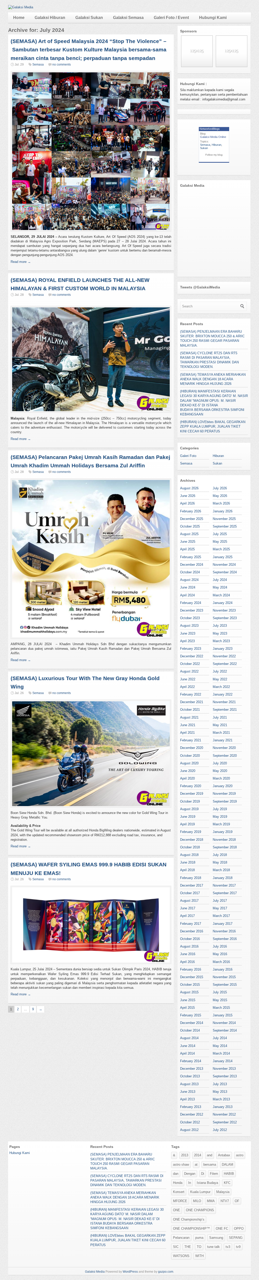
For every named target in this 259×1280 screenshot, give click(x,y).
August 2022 (189, 671)
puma (199, 1238)
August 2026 (189, 488)
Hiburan (216, 144)
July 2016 (220, 946)
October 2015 (190, 985)
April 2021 (187, 733)
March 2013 (221, 1099)
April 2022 (187, 687)
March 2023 (221, 641)
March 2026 (221, 503)
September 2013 (225, 1076)
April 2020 (187, 778)
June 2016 (187, 954)
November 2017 (224, 885)
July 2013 (220, 1084)
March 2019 (221, 824)
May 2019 (220, 817)
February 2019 (190, 832)
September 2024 (225, 572)
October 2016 (190, 939)
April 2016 (187, 962)
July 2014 (220, 1038)
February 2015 (190, 1015)
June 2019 (187, 817)
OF (237, 1201)
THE (187, 1247)
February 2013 (190, 1107)
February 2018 (190, 878)
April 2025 (187, 549)
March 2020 (221, 778)
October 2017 (190, 893)
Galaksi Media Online (213, 136)
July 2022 (220, 671)
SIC (176, 1247)
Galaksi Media (95, 1271)
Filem (214, 1174)
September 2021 (225, 709)
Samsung (216, 1238)
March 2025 (221, 549)
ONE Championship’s (188, 1219)
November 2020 (224, 748)
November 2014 (224, 1023)
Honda (177, 1183)
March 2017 (221, 916)
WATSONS (181, 1256)
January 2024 (222, 603)
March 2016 (221, 962)
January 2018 (222, 878)
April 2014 (187, 1053)
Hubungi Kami (213, 17)
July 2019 (220, 809)
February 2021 (190, 740)
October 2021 (190, 709)
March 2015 (221, 1008)
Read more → (21, 262)
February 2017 (190, 924)
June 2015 (187, 1000)
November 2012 (224, 1114)
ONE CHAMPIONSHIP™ (191, 1228)
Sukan (204, 148)
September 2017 (225, 893)
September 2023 (225, 618)
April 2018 (187, 870)
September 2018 (225, 847)
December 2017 (191, 885)
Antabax (224, 1155)
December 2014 (191, 1023)
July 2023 (220, 625)
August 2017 (189, 901)
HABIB (229, 1174)
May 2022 (220, 679)
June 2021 (187, 725)
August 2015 (189, 992)
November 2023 (224, 610)
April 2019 (187, 824)
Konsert (178, 1192)
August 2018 (189, 855)
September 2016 (225, 939)
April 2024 (187, 595)
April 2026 (187, 503)
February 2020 (190, 786)
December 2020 (191, 748)
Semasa (38, 64)
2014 (197, 1155)
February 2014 (190, 1061)
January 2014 (222, 1061)
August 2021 (189, 717)
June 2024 (187, 587)
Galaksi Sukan (89, 17)
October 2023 (190, 618)
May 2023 (220, 633)
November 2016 (224, 931)
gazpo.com (165, 1271)
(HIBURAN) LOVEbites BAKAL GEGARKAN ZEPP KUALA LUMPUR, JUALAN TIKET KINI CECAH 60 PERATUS (212, 426)
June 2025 (187, 541)
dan (175, 1174)
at (196, 1164)
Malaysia (222, 1192)
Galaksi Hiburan (50, 17)
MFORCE (180, 1201)
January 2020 (222, 786)
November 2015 (224, 977)
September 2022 (225, 664)
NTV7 (225, 1201)
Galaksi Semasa (128, 17)
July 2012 (220, 1130)
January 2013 (222, 1107)
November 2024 (224, 564)
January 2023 (222, 649)
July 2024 (220, 580)
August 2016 (189, 946)
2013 (184, 1155)
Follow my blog (214, 154)
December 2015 (191, 977)
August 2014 (189, 1038)
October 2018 (190, 847)
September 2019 (225, 801)
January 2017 (222, 924)
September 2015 (225, 985)
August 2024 (189, 580)
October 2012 (190, 1122)
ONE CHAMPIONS (200, 1210)
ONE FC (222, 1228)
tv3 (228, 1247)
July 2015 (220, 992)
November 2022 (224, 656)
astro (239, 1155)
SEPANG (236, 1238)
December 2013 (191, 1069)
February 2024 (190, 603)
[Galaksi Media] (20, 7)
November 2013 (224, 1069)
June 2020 (187, 771)
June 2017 (187, 908)
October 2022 (190, 664)
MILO (197, 1201)
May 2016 (220, 954)
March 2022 (221, 687)
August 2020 (189, 763)
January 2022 (222, 694)
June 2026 (187, 496)
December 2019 (191, 793)
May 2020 (220, 771)
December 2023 (191, 610)
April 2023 (187, 641)
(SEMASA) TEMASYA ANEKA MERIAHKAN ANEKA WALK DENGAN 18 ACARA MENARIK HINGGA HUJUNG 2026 (213, 379)
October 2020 (190, 756)
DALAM (227, 1164)
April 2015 (187, 1008)
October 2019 (190, 801)
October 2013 (190, 1076)
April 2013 (187, 1099)
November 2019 (224, 793)
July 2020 (220, 763)
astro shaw (181, 1164)
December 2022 (191, 656)
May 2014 (220, 1046)
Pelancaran (181, 1238)
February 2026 (190, 511)
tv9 (238, 1247)
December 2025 (191, 519)
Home (19, 17)
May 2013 (220, 1092)
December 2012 (191, 1114)
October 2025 (190, 526)
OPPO (239, 1228)
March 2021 (221, 733)
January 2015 (222, 1015)
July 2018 (220, 855)
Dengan (189, 1174)
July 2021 (220, 717)
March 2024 (221, 595)
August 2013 (189, 1084)
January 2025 (222, 557)
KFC (227, 1183)
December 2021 (191, 702)
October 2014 (190, 1030)
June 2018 (187, 862)
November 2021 (224, 702)
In (189, 1183)
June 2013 (187, 1092)
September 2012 (225, 1122)
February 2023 (190, 649)
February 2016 (190, 969)
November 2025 (224, 519)
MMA (211, 1201)
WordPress (130, 1271)
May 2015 (220, 1000)
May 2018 (220, 862)
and (209, 1155)
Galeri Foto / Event (171, 17)
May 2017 (220, 908)
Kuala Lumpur (200, 1192)
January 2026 (222, 511)
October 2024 (190, 572)
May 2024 (220, 587)
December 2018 (191, 840)
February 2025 (190, 557)
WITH (199, 1256)
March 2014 (221, 1053)
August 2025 (189, 534)
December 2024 (191, 564)
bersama (209, 1164)
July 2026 (220, 488)
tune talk (213, 1247)
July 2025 (220, 534)
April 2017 (187, 916)
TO (199, 1247)
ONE (176, 1210)
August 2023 (189, 625)
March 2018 (221, 870)
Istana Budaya (207, 1183)
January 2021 (222, 740)
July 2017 (220, 901)
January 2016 (222, 969)
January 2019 (222, 832)
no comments (61, 64)
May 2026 (220, 496)
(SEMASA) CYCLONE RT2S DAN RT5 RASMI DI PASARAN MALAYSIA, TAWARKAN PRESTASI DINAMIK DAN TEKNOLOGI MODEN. (126, 1180)
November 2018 (224, 840)
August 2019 (189, 809)
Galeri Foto (188, 456)
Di (202, 1174)
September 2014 (225, 1030)
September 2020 (225, 756)
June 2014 (187, 1046)
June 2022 (187, 679)
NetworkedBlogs (210, 128)
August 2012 (189, 1130)
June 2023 (187, 633)
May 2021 (220, 725)
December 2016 (191, 931)
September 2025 (225, 526)
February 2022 (190, 694)
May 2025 (220, 541)
